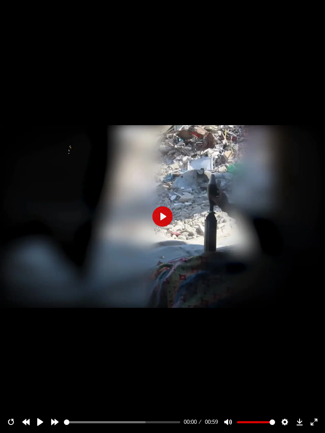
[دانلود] (299, 422)
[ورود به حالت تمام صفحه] (314, 422)
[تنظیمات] (285, 422)
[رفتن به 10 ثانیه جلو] (55, 422)
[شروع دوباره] (11, 422)
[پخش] (40, 422)
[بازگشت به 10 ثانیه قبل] (26, 422)
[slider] (122, 422)
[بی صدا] (228, 422)
